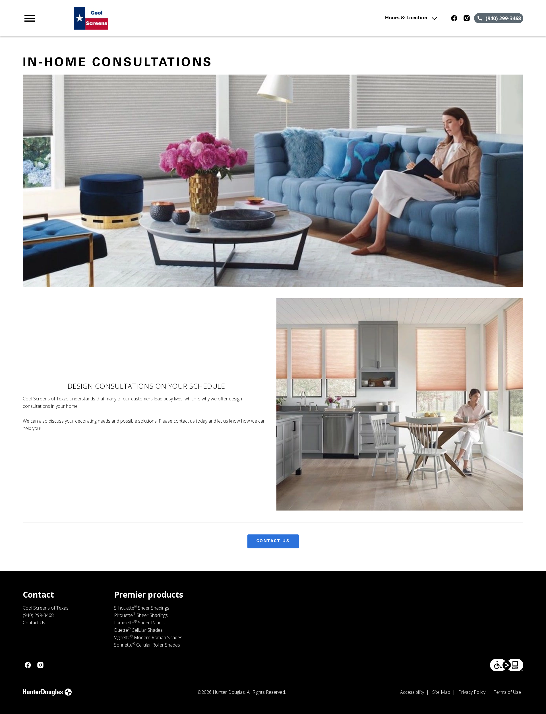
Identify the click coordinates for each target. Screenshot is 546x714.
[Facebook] (454, 18)
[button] (29, 18)
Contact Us (273, 541)
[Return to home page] (140, 18)
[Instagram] (467, 18)
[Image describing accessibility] (506, 665)
